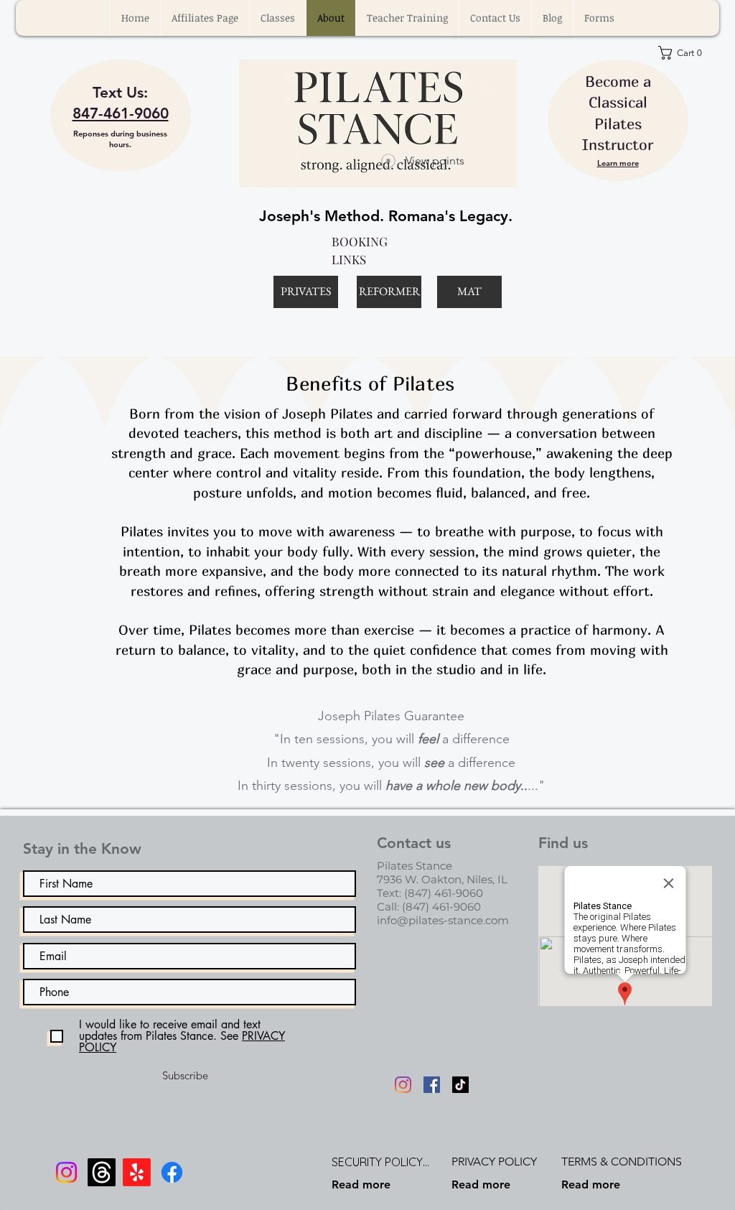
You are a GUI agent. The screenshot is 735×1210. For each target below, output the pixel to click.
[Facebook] (431, 1084)
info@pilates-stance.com (443, 920)
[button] (277, 18)
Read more (361, 1184)
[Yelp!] (137, 1172)
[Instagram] (403, 1084)
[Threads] (102, 1172)
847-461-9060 (120, 113)
